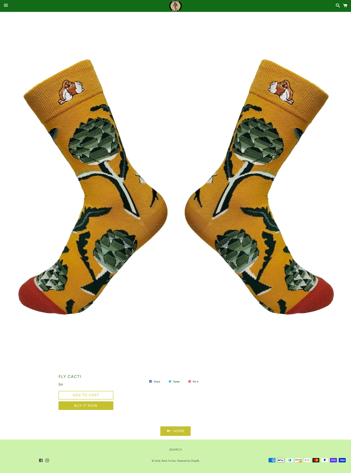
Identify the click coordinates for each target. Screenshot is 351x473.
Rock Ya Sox (169, 461)
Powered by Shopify (188, 461)
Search (175, 449)
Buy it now (86, 406)
